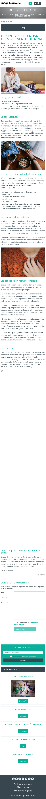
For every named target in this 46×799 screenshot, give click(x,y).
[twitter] (19, 779)
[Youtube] (13, 779)
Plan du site (23, 787)
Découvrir (23, 716)
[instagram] (29, 779)
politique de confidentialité (29, 656)
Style (10, 21)
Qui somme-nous (23, 784)
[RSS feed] (32, 779)
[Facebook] (16, 779)
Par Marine (40, 575)
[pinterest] (26, 779)
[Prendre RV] (23, 688)
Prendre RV (23, 701)
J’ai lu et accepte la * (26, 624)
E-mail (4, 598)
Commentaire (6, 603)
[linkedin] (23, 779)
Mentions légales (23, 790)
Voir (23, 746)
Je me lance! (23, 731)
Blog (3, 21)
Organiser (23, 761)
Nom (3, 592)
